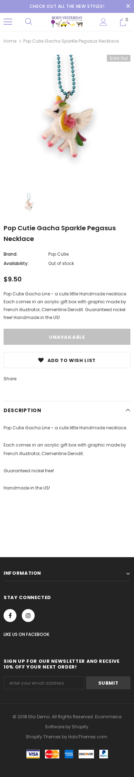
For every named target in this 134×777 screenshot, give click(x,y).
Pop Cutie (58, 254)
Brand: (11, 254)
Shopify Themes (43, 737)
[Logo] (67, 21)
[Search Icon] (28, 21)
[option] (67, 118)
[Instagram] (28, 615)
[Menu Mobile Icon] (8, 22)
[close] (127, 6)
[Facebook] (10, 615)
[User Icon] (103, 22)
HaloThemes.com (87, 737)
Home (10, 41)
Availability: (16, 263)
